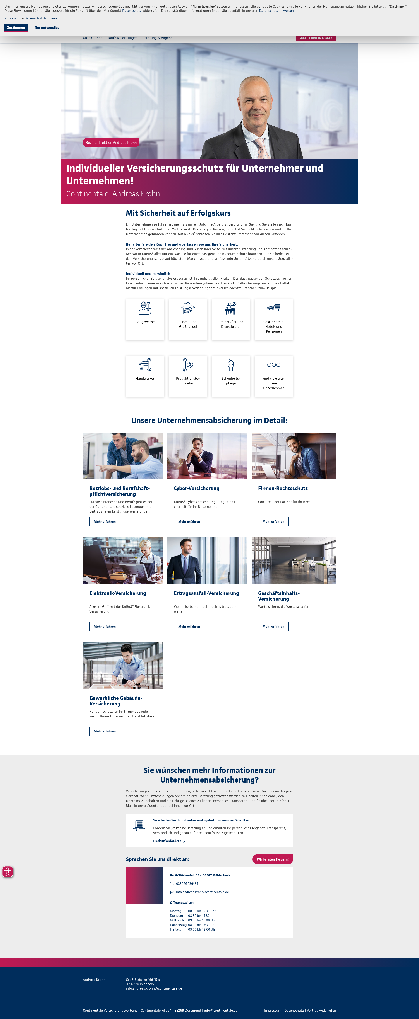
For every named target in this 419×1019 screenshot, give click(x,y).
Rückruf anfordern (167, 841)
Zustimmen (16, 27)
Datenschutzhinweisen (276, 10)
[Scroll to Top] (397, 496)
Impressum (12, 18)
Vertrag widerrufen (321, 1010)
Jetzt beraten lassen (316, 37)
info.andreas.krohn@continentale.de (202, 892)
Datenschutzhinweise (40, 18)
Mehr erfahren (105, 522)
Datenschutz (132, 10)
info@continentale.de (220, 1010)
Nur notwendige (47, 27)
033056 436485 (187, 884)
